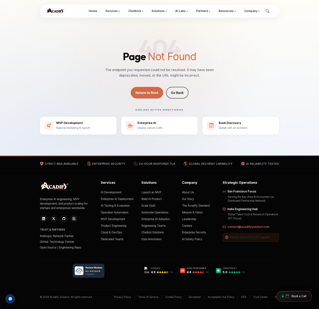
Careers (187, 225)
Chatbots (134, 11)
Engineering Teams (153, 225)
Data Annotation (151, 239)
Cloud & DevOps (111, 232)
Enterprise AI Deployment (117, 199)
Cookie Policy (173, 297)
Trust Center (260, 297)
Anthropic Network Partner (57, 236)
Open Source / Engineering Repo (60, 247)
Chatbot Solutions (152, 232)
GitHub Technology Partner (57, 242)
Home (93, 11)
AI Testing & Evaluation (115, 205)
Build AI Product (151, 199)
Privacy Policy (122, 297)
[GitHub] (64, 218)
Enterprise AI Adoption (155, 219)
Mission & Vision (192, 212)
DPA (243, 297)
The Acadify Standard (196, 205)
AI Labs (180, 11)
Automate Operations (154, 212)
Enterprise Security (194, 232)
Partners (202, 11)
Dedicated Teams (112, 239)
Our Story (188, 199)
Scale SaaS (148, 205)
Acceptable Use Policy (221, 297)
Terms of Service (148, 297)
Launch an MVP (151, 192)
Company (251, 11)
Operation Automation (114, 212)
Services (111, 11)
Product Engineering (113, 225)
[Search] (267, 11)
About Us (188, 192)
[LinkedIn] (43, 218)
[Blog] (74, 218)
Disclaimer (195, 297)
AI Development (111, 192)
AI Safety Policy (192, 239)
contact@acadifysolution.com (248, 227)
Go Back (177, 93)
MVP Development (113, 219)
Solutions (158, 11)
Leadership (189, 219)
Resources (226, 11)
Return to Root (147, 93)
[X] (53, 218)
